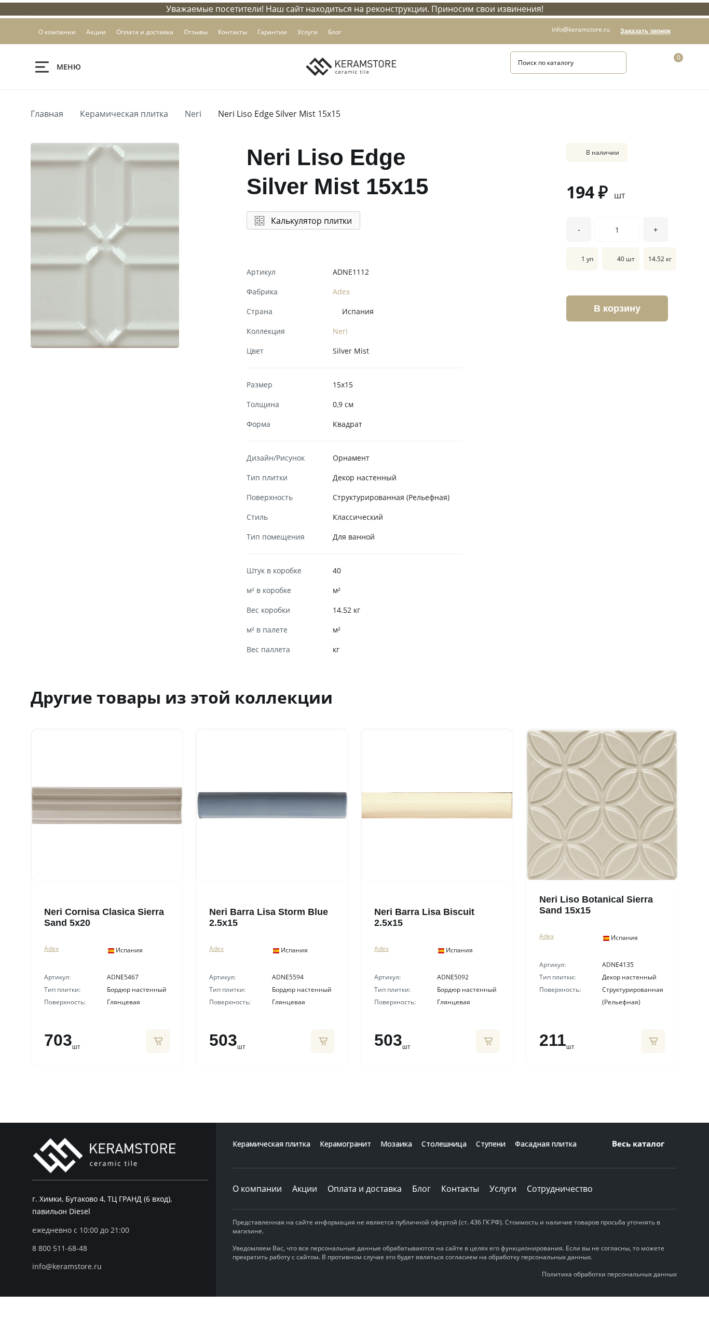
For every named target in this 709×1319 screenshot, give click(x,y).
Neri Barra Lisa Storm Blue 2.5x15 (268, 917)
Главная (47, 114)
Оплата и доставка (365, 1188)
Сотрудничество (560, 1188)
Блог (421, 1188)
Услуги (502, 1188)
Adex (341, 292)
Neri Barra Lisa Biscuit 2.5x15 (424, 917)
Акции (304, 1188)
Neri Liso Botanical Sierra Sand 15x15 (596, 905)
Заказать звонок (645, 31)
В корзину (617, 308)
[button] (120, 1248)
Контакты (460, 1188)
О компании (257, 1188)
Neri (193, 114)
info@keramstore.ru (581, 29)
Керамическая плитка (124, 114)
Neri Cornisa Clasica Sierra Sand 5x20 (104, 917)
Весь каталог (638, 1143)
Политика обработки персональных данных (609, 1274)
